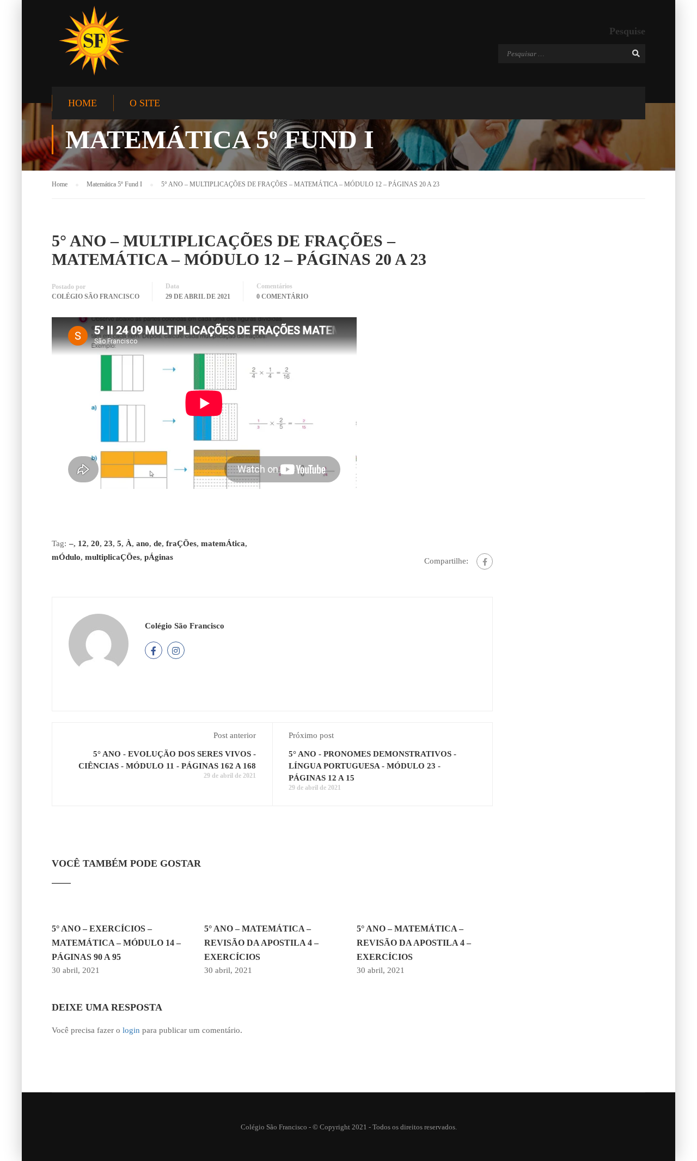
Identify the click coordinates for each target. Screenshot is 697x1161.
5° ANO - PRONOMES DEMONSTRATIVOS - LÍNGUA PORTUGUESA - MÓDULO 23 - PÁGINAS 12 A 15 (372, 765)
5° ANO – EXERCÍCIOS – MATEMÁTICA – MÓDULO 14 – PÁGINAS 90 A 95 (116, 942)
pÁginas (158, 557)
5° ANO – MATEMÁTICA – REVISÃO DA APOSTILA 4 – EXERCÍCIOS (261, 942)
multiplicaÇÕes (112, 557)
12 (82, 543)
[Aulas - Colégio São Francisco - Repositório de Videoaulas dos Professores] (94, 40)
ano (142, 543)
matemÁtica (223, 543)
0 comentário (282, 296)
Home (82, 103)
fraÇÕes (181, 543)
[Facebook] (484, 561)
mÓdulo (66, 557)
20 (95, 543)
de (158, 543)
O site (145, 103)
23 (108, 543)
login (131, 1030)
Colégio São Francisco (95, 296)
